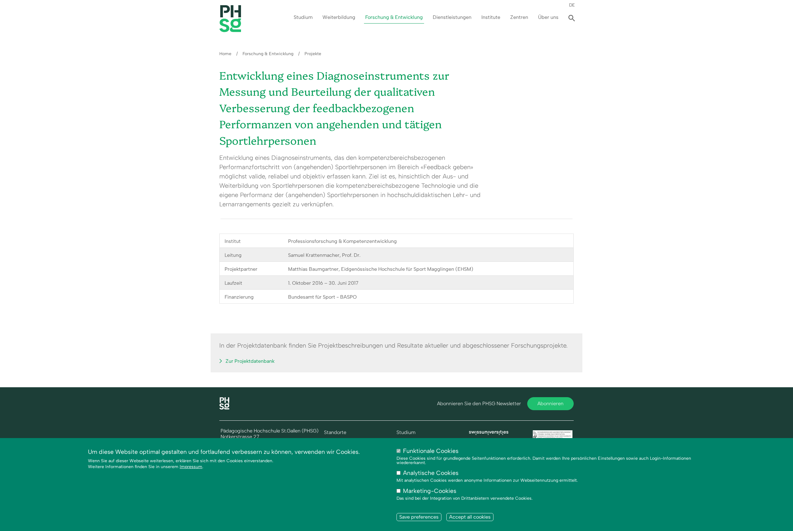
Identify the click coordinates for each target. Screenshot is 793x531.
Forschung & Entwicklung (394, 17)
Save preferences (419, 517)
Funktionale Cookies (430, 451)
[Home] (224, 408)
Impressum (191, 467)
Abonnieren (550, 403)
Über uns (548, 17)
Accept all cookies (470, 517)
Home (225, 53)
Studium (303, 17)
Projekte (312, 53)
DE (572, 5)
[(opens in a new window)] (489, 433)
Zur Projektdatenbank (250, 361)
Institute (490, 17)
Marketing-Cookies (429, 491)
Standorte (335, 432)
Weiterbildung (338, 17)
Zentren (519, 17)
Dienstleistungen (452, 17)
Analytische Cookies (430, 473)
